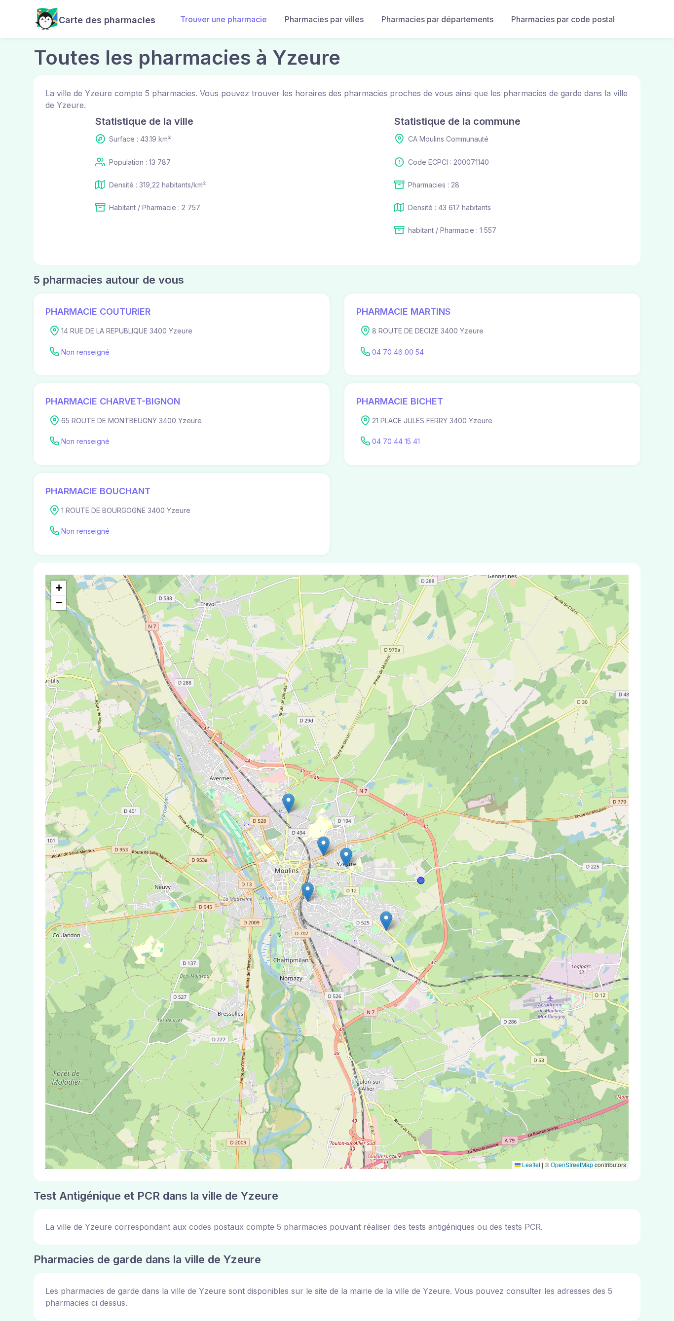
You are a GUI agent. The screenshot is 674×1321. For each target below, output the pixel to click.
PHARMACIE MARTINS (403, 311)
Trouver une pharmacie (223, 19)
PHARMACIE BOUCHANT (97, 491)
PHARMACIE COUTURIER (97, 311)
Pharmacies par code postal (563, 19)
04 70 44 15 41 (396, 441)
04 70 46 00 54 (398, 352)
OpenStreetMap (572, 1164)
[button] (307, 892)
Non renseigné (85, 352)
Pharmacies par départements (437, 19)
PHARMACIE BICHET (399, 401)
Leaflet (530, 1164)
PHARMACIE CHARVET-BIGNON (112, 401)
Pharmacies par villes (324, 19)
